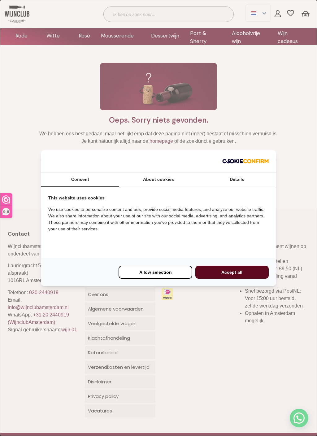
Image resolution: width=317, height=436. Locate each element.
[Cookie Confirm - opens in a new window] (245, 161)
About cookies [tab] (158, 179)
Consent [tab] (80, 179)
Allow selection (155, 272)
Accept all (231, 272)
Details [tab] (237, 179)
